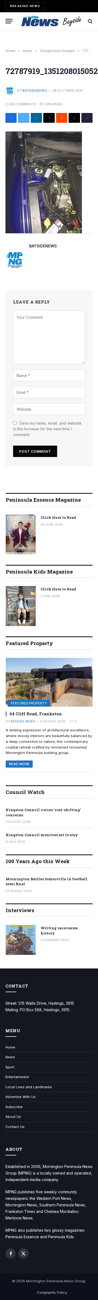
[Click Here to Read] (21, 534)
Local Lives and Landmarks (28, 1087)
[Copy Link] (87, 118)
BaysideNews (34, 90)
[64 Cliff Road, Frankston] (49, 682)
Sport (9, 1067)
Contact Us (14, 1126)
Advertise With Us (20, 1096)
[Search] (90, 21)
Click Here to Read (58, 517)
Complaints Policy (52, 1292)
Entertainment (17, 1077)
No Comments (23, 104)
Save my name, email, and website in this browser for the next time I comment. (47, 429)
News (10, 1057)
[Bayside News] (52, 21)
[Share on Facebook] (11, 118)
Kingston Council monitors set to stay (42, 834)
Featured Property (29, 703)
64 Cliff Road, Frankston (36, 713)
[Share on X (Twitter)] (23, 118)
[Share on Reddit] (61, 118)
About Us (13, 1116)
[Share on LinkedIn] (36, 118)
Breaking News (25, 6)
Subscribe (14, 1107)
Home (10, 1047)
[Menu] (9, 21)
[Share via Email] (48, 118)
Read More (19, 764)
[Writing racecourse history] (21, 940)
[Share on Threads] (74, 118)
